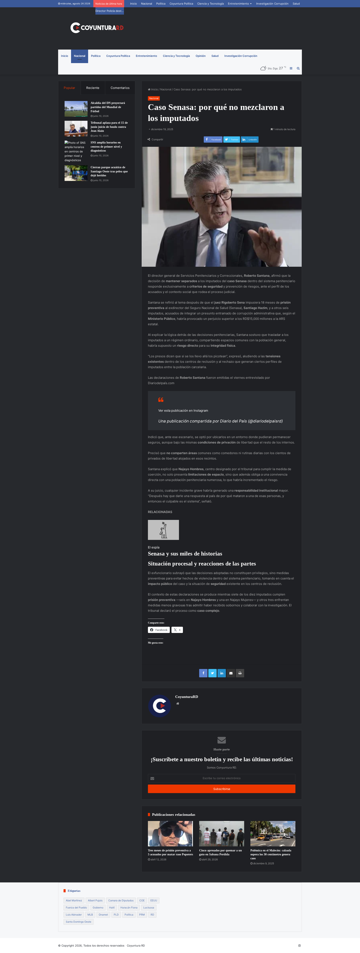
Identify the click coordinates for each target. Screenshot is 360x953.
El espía (153, 547)
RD (152, 914)
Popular (69, 88)
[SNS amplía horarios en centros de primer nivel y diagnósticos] (76, 151)
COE (142, 900)
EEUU (153, 900)
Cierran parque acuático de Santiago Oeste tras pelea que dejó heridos (109, 171)
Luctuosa (148, 907)
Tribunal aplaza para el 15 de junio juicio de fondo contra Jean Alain (109, 126)
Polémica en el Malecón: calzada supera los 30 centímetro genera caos (270, 854)
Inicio (133, 3)
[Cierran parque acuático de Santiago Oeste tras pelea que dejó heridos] (76, 173)
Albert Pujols (95, 900)
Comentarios (120, 88)
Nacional (146, 3)
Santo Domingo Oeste (78, 921)
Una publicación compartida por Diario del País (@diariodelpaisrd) (220, 421)
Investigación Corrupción (272, 3)
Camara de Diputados (121, 900)
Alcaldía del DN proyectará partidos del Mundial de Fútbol (108, 107)
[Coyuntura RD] (96, 28)
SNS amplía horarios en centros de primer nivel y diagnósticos (106, 146)
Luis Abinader (74, 914)
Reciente (92, 88)
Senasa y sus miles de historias (185, 554)
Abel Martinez (74, 900)
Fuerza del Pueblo (76, 907)
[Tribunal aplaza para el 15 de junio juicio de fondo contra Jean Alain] (76, 128)
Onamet (103, 914)
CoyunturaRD (186, 697)
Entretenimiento (238, 3)
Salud (296, 3)
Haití (112, 907)
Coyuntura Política (181, 3)
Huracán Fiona (129, 907)
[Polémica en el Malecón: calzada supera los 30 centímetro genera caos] (272, 833)
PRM (142, 914)
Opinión (201, 55)
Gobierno (98, 907)
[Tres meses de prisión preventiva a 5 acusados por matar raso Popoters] (170, 833)
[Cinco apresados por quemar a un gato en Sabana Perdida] (221, 833)
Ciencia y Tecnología (210, 3)
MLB (90, 914)
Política (160, 3)
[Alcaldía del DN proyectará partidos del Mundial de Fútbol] (76, 109)
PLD (116, 914)
